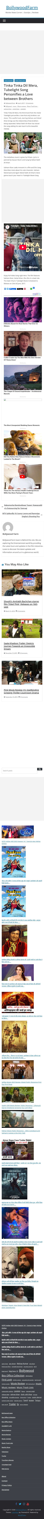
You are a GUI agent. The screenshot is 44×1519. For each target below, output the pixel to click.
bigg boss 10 (13, 1371)
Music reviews (9, 80)
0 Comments (29, 103)
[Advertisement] (22, 52)
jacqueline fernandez (28, 1380)
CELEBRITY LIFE (7, 1426)
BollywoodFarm (22, 7)
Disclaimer (5, 1490)
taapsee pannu (18, 1400)
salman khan (7, 109)
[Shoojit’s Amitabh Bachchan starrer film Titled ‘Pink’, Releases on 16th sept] (22, 571)
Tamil (25, 1400)
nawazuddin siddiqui (7, 1391)
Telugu (37, 1400)
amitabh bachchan (17, 1366)
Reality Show (6, 1447)
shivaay (35, 1394)
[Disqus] (22, 731)
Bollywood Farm (10, 103)
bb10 (35, 1366)
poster (17, 1391)
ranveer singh (30, 1391)
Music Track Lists (20, 80)
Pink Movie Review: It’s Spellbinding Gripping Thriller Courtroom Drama (21, 691)
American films (6, 1366)
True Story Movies (8, 1460)
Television (5, 1452)
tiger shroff (5, 1404)
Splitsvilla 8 (23, 1397)
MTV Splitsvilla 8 (30, 1384)
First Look (7, 1379)
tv (18, 1404)
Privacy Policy (7, 1485)
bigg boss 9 (5, 1371)
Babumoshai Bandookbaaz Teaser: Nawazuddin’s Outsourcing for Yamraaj (23, 506)
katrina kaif (38, 1380)
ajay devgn (12, 1364)
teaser (31, 1400)
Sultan (29, 1397)
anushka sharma (28, 1366)
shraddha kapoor (14, 1397)
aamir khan (5, 1364)
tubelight (23, 109)
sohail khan (16, 109)
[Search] (39, 769)
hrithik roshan (17, 1380)
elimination (29, 1376)
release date (5, 1394)
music (14, 106)
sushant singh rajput (7, 1400)
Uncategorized (6, 1464)
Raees (23, 1391)
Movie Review (18, 1383)
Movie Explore (6, 1430)
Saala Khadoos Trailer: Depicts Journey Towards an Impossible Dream (19, 646)
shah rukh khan (26, 1394)
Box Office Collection (13, 1375)
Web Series (5, 1469)
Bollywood (9, 106)
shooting (5, 1397)
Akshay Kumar (22, 1363)
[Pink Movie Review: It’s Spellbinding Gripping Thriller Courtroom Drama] (22, 662)
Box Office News (7, 1422)
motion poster (6, 1384)
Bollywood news (7, 1413)
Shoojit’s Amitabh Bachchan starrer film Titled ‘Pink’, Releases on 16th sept (21, 604)
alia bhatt (32, 1364)
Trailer (12, 1404)
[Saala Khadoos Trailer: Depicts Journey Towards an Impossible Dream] (22, 620)
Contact (4, 1481)
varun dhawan (24, 1404)
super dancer (37, 1397)
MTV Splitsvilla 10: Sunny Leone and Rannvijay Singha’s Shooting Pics (21, 515)
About (4, 1476)
